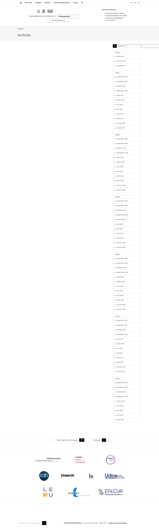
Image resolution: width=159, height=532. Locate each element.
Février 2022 (120, 61)
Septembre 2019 (122, 215)
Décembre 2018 (122, 258)
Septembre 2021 (122, 91)
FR (132, 3)
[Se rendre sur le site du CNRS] (44, 476)
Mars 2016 (120, 420)
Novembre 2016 (122, 387)
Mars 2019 (120, 238)
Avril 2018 (120, 295)
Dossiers (38, 3)
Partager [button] (97, 440)
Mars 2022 (120, 56)
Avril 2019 (120, 233)
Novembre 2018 (122, 263)
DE (139, 3)
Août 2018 (120, 277)
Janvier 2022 (120, 66)
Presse (75, 3)
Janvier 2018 (120, 309)
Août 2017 (120, 339)
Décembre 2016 (122, 382)
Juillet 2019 (120, 219)
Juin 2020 (119, 167)
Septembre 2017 (122, 334)
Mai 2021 (119, 109)
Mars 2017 (120, 362)
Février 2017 (120, 367)
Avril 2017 (120, 358)
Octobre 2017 (121, 330)
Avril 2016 (120, 415)
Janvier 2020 (120, 190)
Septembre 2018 (122, 272)
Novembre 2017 (122, 325)
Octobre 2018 (121, 268)
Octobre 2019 (121, 210)
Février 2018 (120, 305)
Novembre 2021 (122, 81)
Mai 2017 (119, 353)
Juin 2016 (119, 406)
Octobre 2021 (121, 86)
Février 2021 (120, 123)
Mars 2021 (120, 118)
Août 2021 (120, 95)
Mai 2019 (119, 229)
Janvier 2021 (120, 128)
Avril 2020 (120, 176)
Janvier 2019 (120, 247)
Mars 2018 (120, 300)
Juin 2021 (119, 105)
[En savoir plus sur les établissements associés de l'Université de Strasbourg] (48, 459)
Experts (47, 3)
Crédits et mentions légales (117, 523)
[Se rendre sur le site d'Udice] (115, 476)
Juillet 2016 (120, 401)
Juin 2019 (119, 224)
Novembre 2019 (122, 205)
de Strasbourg (58, 20)
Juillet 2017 (120, 344)
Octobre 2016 (121, 392)
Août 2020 (120, 157)
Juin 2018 (119, 286)
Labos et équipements (62, 3)
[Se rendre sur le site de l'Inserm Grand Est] (68, 476)
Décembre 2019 (122, 201)
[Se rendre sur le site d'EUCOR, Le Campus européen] (79, 492)
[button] (82, 2)
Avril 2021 (120, 114)
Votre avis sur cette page (67, 440)
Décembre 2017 (122, 320)
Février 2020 (120, 185)
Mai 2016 (119, 410)
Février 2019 (120, 243)
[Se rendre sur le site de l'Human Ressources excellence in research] (91, 476)
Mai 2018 (119, 291)
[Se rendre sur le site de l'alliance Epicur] (111, 492)
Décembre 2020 (122, 139)
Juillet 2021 (120, 100)
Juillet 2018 (120, 281)
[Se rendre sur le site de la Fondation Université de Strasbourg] (79, 460)
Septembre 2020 (122, 153)
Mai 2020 (119, 171)
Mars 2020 (120, 181)
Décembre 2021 (122, 77)
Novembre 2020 (122, 143)
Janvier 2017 (120, 371)
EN (135, 3)
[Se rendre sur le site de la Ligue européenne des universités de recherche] (48, 492)
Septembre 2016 (122, 396)
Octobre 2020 (121, 148)
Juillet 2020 (120, 162)
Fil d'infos (28, 3)
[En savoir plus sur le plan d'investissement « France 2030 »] (111, 460)
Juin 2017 (119, 348)
